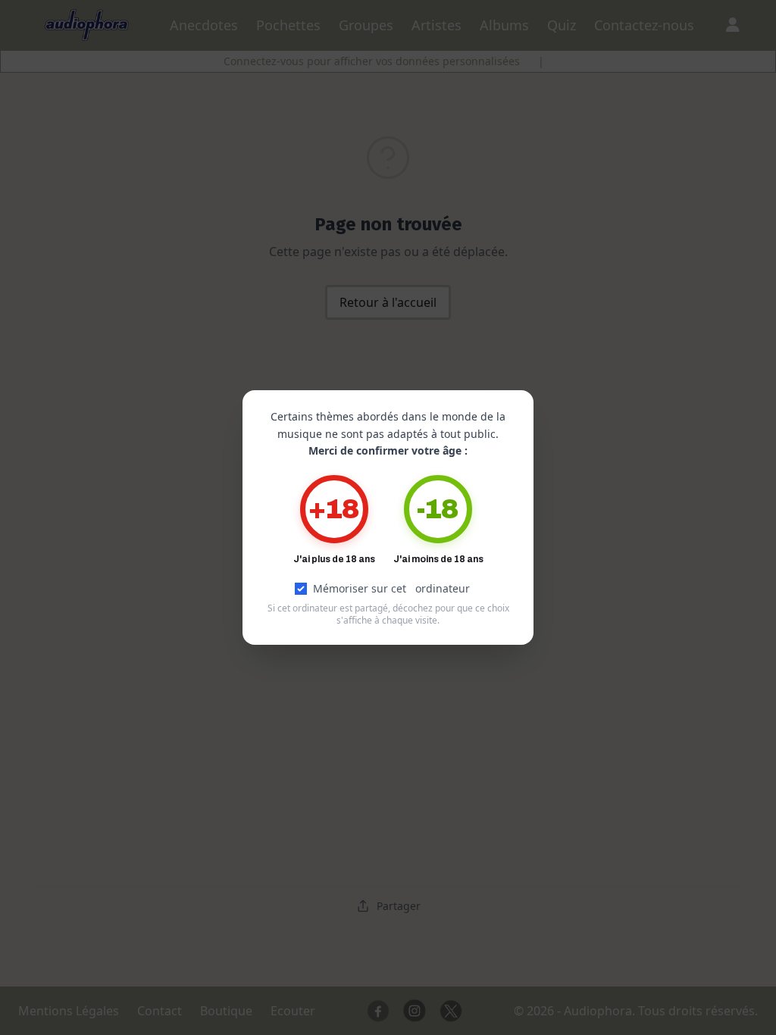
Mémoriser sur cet (391, 588)
